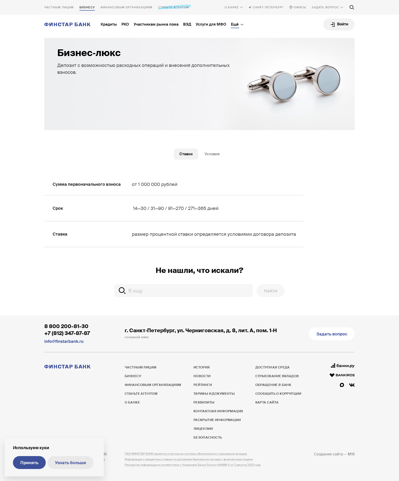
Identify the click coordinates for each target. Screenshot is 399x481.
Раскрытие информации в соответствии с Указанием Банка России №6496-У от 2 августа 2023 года (193, 465)
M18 (351, 454)
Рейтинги (202, 385)
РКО (125, 24)
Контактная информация (218, 411)
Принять (29, 463)
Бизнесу (87, 7)
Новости (202, 376)
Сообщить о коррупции (278, 393)
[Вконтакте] (352, 385)
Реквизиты (204, 402)
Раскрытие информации (217, 420)
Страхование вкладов (277, 376)
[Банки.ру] (343, 365)
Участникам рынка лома (156, 24)
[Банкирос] (342, 375)
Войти (342, 24)
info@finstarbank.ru (64, 341)
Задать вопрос (325, 7)
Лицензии (203, 429)
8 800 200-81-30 (66, 326)
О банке (232, 7)
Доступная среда (272, 367)
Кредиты (109, 24)
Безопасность (207, 437)
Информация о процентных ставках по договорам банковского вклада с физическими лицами (189, 459)
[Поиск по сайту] (352, 7)
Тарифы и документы (214, 393)
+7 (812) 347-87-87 (67, 333)
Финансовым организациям (126, 7)
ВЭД (187, 24)
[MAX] (342, 385)
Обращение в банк (273, 385)
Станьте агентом (173, 7)
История (201, 367)
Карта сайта (267, 402)
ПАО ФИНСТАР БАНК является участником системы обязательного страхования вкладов (186, 454)
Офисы (300, 7)
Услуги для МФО (211, 24)
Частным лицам (59, 7)
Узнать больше (70, 463)
